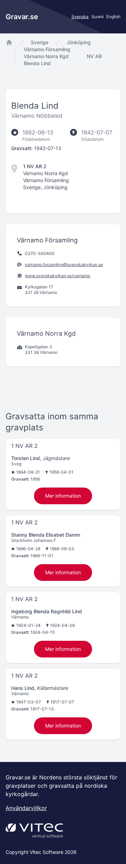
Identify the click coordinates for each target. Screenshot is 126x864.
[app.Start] (9, 42)
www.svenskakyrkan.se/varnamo (57, 275)
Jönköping (78, 42)
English (113, 16)
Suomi (97, 16)
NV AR (94, 56)
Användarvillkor (26, 807)
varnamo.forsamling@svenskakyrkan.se (64, 264)
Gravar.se (22, 17)
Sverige (39, 42)
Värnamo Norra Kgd (46, 56)
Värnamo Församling (47, 49)
